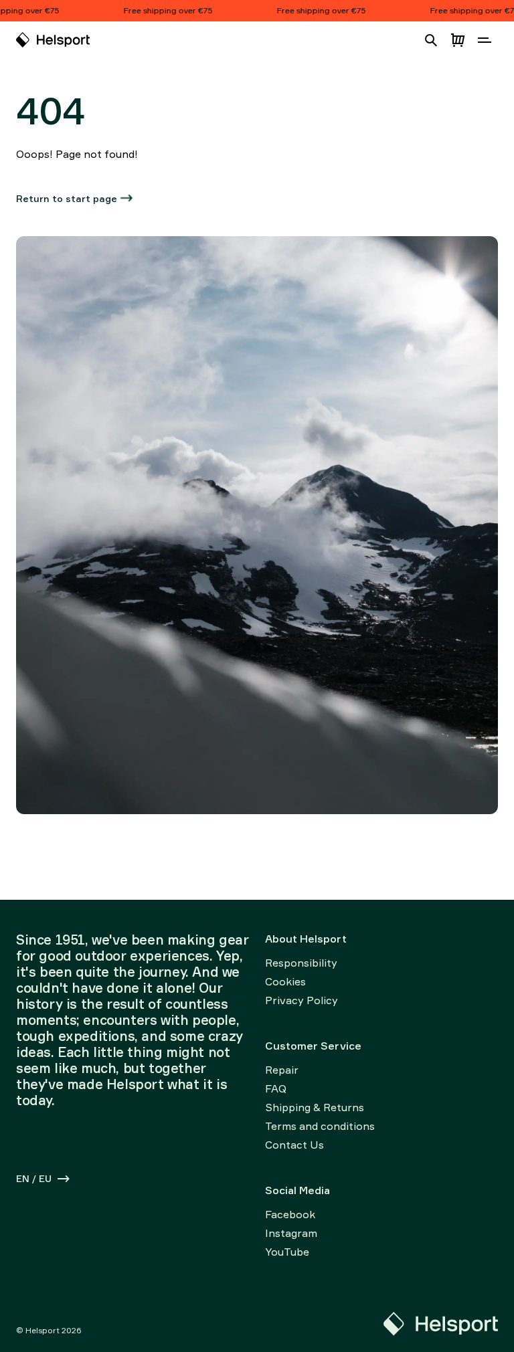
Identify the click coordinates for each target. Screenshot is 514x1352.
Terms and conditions (320, 1126)
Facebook (290, 1214)
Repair (281, 1069)
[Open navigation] (484, 40)
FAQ (275, 1088)
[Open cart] (457, 40)
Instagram (291, 1233)
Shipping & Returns (314, 1107)
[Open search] (431, 40)
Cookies (285, 981)
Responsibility (301, 962)
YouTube (287, 1251)
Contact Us (294, 1144)
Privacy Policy (301, 1000)
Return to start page (66, 198)
